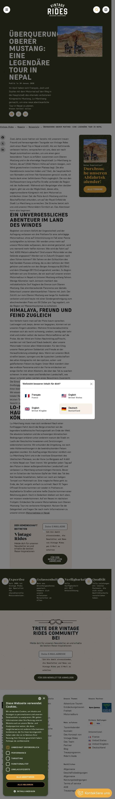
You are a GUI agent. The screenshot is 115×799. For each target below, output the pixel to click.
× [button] (44, 698)
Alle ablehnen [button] (25, 784)
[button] (25, 791)
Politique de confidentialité (17, 741)
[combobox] (39, 698)
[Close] (91, 384)
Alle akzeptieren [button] (25, 777)
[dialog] (25, 745)
